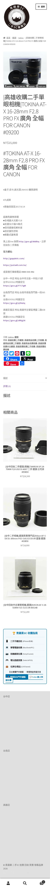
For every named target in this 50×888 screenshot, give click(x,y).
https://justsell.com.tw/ (15, 265)
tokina (20, 38)
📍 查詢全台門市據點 (16, 677)
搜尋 (25, 883)
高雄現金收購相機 (29, 343)
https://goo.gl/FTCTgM (14, 285)
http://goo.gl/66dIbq (29, 241)
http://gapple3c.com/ (14, 258)
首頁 (8, 38)
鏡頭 (14, 38)
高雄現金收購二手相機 (34, 340)
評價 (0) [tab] (7, 386)
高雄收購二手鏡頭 (15, 340)
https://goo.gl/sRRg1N (14, 320)
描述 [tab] (5, 378)
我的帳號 (8, 883)
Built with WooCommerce (15, 872)
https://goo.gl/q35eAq (14, 303)
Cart (38, 881)
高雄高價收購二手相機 (25, 346)
